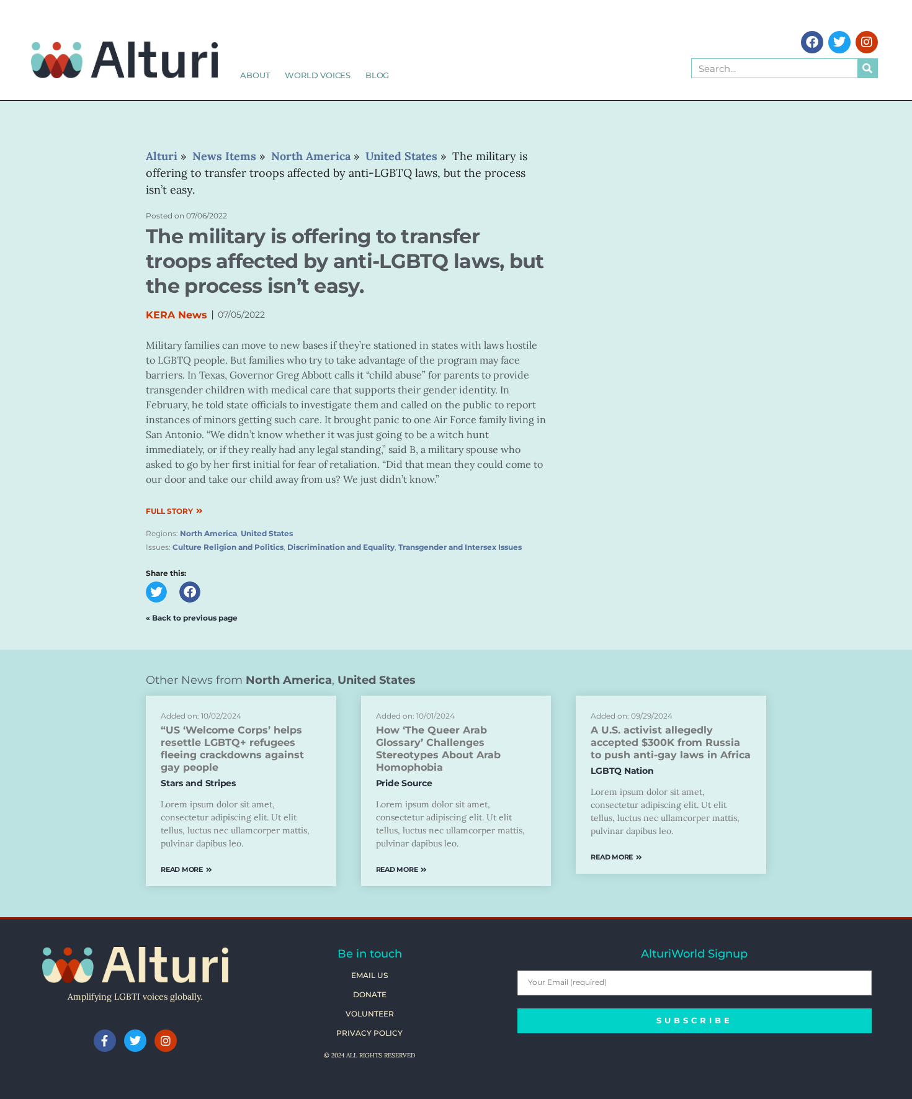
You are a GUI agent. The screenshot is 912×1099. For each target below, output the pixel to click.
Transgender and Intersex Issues (460, 547)
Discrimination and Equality (341, 547)
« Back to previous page (192, 617)
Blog (377, 75)
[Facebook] (812, 42)
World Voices (318, 75)
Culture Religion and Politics (228, 547)
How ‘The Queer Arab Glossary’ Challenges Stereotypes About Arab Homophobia (438, 748)
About (255, 75)
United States (267, 533)
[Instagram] (867, 42)
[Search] (867, 68)
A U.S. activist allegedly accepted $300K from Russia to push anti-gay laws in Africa (671, 742)
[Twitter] (839, 42)
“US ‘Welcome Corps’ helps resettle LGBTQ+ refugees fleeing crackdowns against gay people (232, 748)
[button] (156, 592)
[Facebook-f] (105, 1040)
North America (208, 533)
